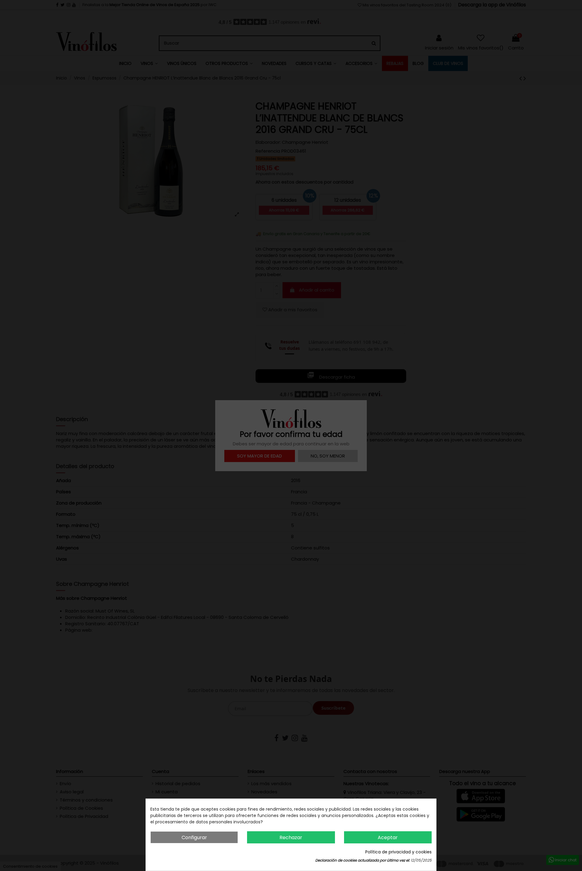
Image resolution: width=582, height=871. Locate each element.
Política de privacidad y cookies (398, 852)
